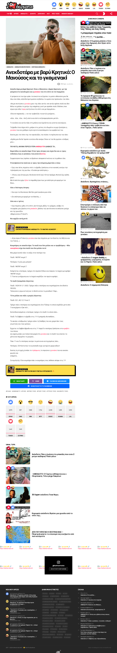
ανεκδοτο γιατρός (49, 623)
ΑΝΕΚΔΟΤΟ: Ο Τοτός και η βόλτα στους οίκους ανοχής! (95, 615)
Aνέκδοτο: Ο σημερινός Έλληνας (94, 285)
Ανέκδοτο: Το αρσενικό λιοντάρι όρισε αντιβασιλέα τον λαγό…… (22, 603)
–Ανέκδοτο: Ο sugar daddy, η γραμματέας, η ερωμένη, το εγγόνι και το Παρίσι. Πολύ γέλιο (95, 259)
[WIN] (13, 448)
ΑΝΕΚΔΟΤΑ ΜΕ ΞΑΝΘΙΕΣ (50, 602)
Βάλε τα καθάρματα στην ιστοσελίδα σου (99, 647)
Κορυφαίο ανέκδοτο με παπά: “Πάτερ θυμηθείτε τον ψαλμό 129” (95, 151)
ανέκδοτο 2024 (48, 618)
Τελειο (101, 8)
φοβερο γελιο (63, 391)
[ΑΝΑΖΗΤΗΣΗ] (94, 14)
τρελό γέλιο (52, 391)
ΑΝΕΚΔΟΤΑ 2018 (48, 599)
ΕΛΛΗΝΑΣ (55, 610)
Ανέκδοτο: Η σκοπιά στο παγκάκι (91, 600)
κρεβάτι (66, 328)
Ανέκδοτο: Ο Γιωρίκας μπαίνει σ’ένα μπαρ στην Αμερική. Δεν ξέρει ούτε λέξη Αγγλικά (96, 43)
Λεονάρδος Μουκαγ (86, 603)
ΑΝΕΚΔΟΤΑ (40, 146)
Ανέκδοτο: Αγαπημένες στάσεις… (95, 181)
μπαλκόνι (33, 208)
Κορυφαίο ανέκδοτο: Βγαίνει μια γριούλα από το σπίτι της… (52, 514)
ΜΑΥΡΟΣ (46, 613)
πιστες (43, 154)
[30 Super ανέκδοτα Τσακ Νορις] (18, 495)
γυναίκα (37, 92)
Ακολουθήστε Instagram (58, 569)
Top (9, 13)
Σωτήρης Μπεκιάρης (86, 630)
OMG (60, 8)
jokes (52, 593)
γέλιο (24, 391)
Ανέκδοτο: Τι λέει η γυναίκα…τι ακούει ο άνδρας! (96, 621)
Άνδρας (46, 596)
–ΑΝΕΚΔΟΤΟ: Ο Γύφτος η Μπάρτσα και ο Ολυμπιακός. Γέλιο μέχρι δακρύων (49, 475)
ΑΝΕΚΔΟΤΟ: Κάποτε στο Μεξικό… (91, 605)
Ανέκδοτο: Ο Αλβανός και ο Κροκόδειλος (93, 639)
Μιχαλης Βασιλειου (86, 624)
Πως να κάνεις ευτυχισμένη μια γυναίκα (94, 233)
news (59, 593)
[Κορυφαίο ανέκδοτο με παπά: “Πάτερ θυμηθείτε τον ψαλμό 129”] (96, 139)
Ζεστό (8, 468)
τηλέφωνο (36, 350)
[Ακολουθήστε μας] (108, 13)
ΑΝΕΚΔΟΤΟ (16, 391)
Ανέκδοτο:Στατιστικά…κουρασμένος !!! (93, 610)
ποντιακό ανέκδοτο (49, 634)
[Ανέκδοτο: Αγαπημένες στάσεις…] (96, 168)
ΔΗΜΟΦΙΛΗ (41, 14)
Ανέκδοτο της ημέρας (63, 607)
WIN (67, 8)
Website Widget (67, 14)
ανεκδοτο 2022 (48, 621)
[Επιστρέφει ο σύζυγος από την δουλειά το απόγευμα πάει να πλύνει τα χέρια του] (96, 194)
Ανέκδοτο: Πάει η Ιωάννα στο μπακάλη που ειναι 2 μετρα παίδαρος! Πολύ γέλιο (53, 455)
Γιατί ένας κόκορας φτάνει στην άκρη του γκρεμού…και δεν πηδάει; (93, 633)
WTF (74, 8)
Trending (8, 448)
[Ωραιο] (13, 468)
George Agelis (85, 598)
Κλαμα (87, 8)
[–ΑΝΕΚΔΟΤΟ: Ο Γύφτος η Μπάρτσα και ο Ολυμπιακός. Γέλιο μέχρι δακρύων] (18, 475)
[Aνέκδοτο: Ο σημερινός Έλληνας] (96, 274)
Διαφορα (33, 14)
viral (65, 593)
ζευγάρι (46, 632)
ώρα (24, 109)
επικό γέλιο (32, 391)
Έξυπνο (107, 8)
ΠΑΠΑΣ (63, 613)
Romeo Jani (84, 612)
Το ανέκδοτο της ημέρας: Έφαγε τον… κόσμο (24, 625)
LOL (94, 8)
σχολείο (68, 634)
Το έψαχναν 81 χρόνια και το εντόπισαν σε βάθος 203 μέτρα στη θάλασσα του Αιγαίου (96, 97)
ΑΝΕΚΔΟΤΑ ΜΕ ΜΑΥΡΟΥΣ (63, 599)
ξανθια (54, 632)
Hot (48, 14)
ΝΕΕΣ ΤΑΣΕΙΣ (56, 14)
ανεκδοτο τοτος (48, 626)
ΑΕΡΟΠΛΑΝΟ (55, 596)
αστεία (59, 626)
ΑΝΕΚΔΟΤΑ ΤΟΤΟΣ (49, 604)
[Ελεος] (13, 487)
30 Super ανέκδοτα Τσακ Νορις (45, 494)
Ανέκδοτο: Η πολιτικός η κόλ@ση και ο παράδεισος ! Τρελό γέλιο (93, 626)
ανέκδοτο (69, 615)
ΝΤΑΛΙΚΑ (54, 613)
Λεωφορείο (64, 610)
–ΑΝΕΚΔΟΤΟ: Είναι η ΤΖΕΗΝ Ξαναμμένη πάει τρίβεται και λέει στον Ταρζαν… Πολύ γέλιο (95, 125)
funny (9, 391)
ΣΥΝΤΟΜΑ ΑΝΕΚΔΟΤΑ (50, 615)
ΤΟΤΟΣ (61, 615)
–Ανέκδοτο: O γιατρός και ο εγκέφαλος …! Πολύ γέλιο (23, 611)
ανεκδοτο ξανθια (62, 623)
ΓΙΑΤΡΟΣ (46, 610)
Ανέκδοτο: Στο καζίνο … (88, 595)
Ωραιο (54, 8)
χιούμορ (68, 637)
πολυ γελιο (42, 391)
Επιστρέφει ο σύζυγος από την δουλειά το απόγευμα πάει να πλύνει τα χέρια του (94, 206)
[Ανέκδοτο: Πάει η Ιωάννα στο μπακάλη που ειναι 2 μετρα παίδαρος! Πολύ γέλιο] (18, 455)
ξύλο (26, 180)
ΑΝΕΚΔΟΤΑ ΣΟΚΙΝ (66, 602)
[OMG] (87, 214)
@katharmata (58, 565)
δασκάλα (54, 629)
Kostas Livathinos (86, 607)
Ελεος (81, 8)
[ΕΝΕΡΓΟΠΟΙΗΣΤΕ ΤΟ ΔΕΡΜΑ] (101, 13)
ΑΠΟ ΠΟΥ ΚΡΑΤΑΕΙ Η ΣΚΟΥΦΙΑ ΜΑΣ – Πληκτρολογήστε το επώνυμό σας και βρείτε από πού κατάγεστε (53, 534)
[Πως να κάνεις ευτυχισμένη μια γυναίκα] (96, 221)
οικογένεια (14, 248)
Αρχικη (16, 14)
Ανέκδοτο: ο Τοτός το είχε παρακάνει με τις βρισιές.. (23, 618)
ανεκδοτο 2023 (60, 621)
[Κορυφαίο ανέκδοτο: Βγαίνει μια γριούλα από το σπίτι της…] (18, 514)
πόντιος (60, 634)
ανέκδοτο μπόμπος (61, 618)
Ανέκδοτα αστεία (49, 607)
